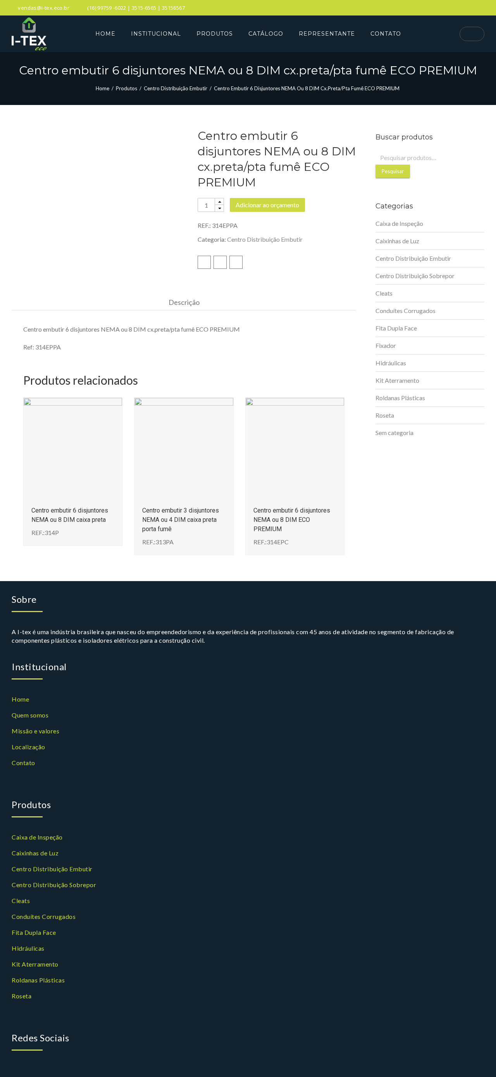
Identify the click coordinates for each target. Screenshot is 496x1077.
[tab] (184, 302)
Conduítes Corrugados (405, 310)
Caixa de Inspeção (399, 223)
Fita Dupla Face (396, 328)
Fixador (385, 345)
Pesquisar (393, 171)
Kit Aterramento (397, 380)
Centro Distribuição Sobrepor (415, 275)
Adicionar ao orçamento (267, 204)
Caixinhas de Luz (397, 240)
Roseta (384, 415)
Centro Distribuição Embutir (175, 88)
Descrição (184, 302)
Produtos (126, 88)
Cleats (384, 293)
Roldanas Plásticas (400, 397)
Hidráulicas (390, 362)
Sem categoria (394, 432)
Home (102, 88)
